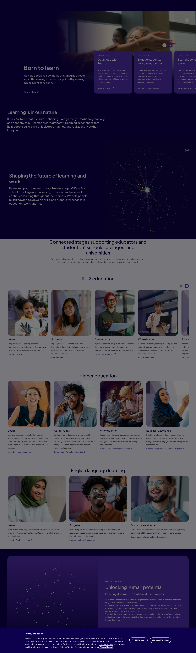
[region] (98, 640)
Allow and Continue (160, 640)
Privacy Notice (106, 647)
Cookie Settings (138, 640)
